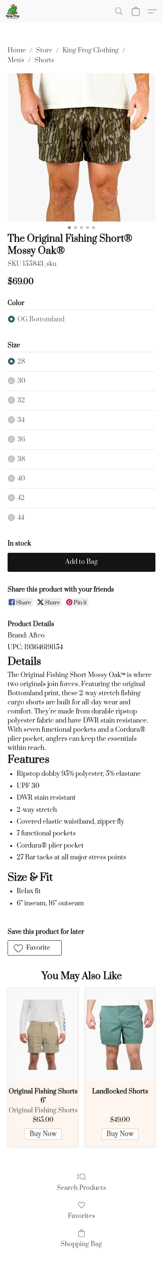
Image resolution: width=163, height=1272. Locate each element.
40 (21, 479)
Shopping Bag (81, 1244)
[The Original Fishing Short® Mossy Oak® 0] (81, 147)
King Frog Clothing (91, 50)
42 (21, 498)
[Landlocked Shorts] (120, 1035)
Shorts (44, 60)
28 (21, 362)
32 (21, 400)
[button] (13, 11)
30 (21, 381)
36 (21, 439)
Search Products (81, 1188)
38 (21, 459)
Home (17, 50)
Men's (16, 60)
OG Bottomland (40, 319)
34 (21, 420)
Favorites (81, 1216)
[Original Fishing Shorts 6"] (43, 1035)
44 (20, 518)
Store (44, 50)
